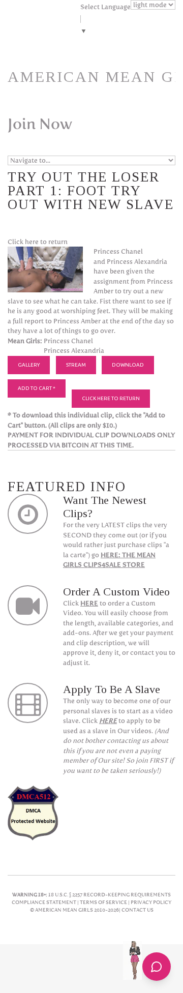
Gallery (29, 365)
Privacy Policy (151, 902)
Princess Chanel (68, 341)
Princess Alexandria (74, 350)
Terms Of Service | (105, 902)
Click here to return (38, 242)
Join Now (40, 123)
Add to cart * (36, 388)
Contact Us (137, 910)
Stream (76, 365)
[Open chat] (156, 966)
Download (128, 365)
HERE (89, 603)
